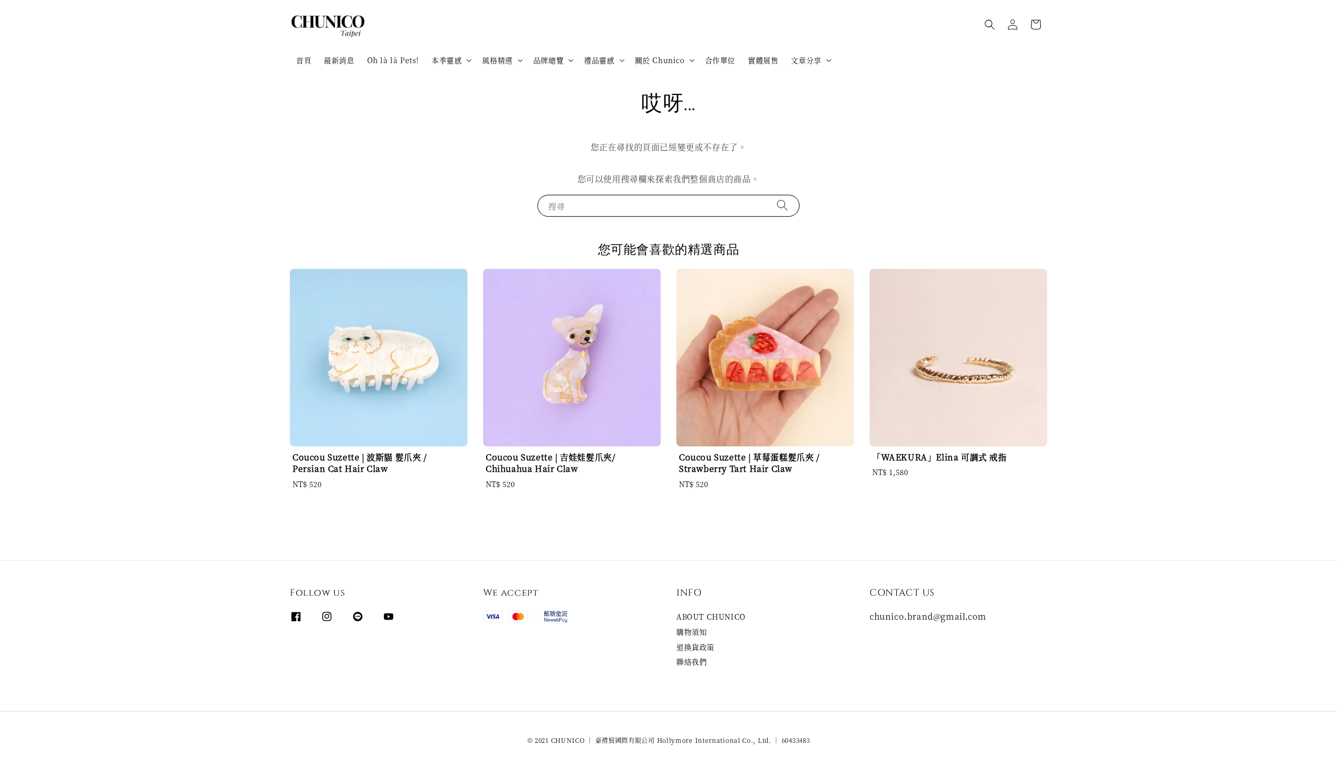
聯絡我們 (691, 661)
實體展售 (763, 60)
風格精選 (497, 60)
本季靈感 (446, 60)
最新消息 (339, 60)
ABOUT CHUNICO (711, 617)
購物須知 (691, 631)
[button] (989, 24)
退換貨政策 (695, 647)
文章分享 (806, 60)
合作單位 (720, 60)
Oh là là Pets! (393, 60)
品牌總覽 (548, 60)
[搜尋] (782, 205)
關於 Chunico (660, 60)
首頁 (303, 60)
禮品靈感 (599, 60)
